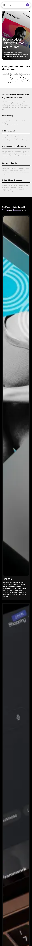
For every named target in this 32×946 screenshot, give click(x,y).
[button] (27, 5)
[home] (7, 5)
